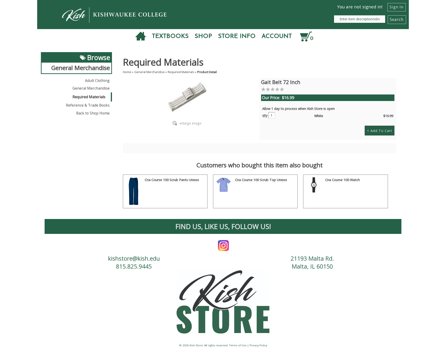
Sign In (396, 7)
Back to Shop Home (93, 113)
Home (127, 72)
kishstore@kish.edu (134, 258)
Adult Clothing (97, 80)
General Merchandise (91, 88)
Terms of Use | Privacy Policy (248, 345)
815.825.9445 (134, 266)
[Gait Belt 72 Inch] (187, 98)
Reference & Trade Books (88, 105)
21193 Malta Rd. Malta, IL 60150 (312, 262)
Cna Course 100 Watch (342, 180)
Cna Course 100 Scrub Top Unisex (261, 180)
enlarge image (190, 123)
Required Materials (88, 96)
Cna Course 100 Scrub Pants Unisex (172, 180)
